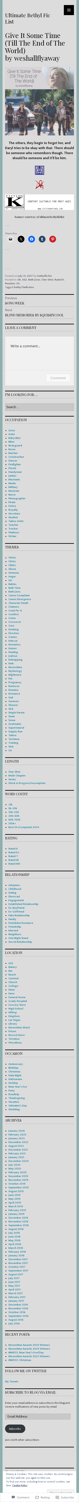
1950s (12, 561)
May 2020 (14, 1168)
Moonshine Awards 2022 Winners (29, 1356)
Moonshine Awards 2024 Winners (29, 1348)
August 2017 (15, 1274)
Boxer (12, 449)
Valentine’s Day (17, 1105)
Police (12, 506)
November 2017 (18, 1263)
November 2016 (18, 1308)
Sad (10, 697)
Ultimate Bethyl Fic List (27, 18)
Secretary (14, 513)
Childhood (14, 888)
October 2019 (16, 1183)
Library (12, 1023)
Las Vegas (14, 1019)
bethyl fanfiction (24, 287)
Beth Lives (34, 279)
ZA (18, 283)
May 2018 (14, 1240)
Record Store (16, 1035)
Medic (12, 483)
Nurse (12, 494)
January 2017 (16, 1300)
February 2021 (17, 1153)
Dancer (12, 460)
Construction (16, 456)
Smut (11, 716)
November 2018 (18, 1221)
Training (13, 742)
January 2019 (16, 1213)
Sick (10, 708)
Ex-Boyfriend (16, 907)
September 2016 (18, 1316)
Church (12, 982)
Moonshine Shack (19, 1027)
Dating (12, 892)
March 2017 (15, 1293)
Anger (12, 576)
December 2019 (18, 1176)
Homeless (14, 644)
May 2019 (14, 1198)
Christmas (14, 1071)
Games (12, 637)
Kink (11, 663)
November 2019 (18, 1179)
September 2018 (18, 1225)
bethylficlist (44, 275)
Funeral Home (16, 997)
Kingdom (14, 1016)
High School (15, 1008)
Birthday (13, 1067)
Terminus (14, 739)
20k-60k (13, 815)
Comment (58, 378)
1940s (12, 557)
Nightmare (14, 674)
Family (12, 919)
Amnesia (13, 572)
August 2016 (15, 1319)
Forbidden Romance (20, 922)
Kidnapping (15, 659)
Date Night (14, 1075)
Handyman (15, 472)
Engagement (16, 900)
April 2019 (14, 1202)
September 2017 (18, 1270)
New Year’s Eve (17, 1086)
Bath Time (14, 587)
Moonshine (15, 667)
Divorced (14, 896)
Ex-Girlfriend (16, 911)
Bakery (12, 967)
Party (11, 1090)
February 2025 (17, 1134)
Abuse (12, 569)
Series (12, 779)
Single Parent (16, 712)
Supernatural (16, 727)
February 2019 (17, 1210)
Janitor (12, 475)
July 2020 (14, 1164)
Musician (13, 490)
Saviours (13, 701)
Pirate (11, 502)
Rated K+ (13, 852)
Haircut (12, 640)
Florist (12, 468)
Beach (12, 974)
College (13, 985)
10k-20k (13, 812)
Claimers (13, 606)
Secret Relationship (20, 941)
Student (13, 517)
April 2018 (14, 1244)
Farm (11, 993)
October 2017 (16, 1266)
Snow (11, 720)
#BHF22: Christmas (19, 1360)
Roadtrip (13, 1094)
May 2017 (14, 1285)
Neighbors (14, 934)
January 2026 (16, 1130)
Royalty (13, 509)
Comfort (13, 614)
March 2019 (15, 1206)
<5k (19, 279)
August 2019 (16, 1191)
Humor (12, 648)
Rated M (13, 859)
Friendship (14, 926)
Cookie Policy (19, 1485)
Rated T (13, 856)
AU (10, 580)
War (11, 746)
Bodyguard (15, 445)
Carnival (13, 978)
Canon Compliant (18, 595)
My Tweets (11, 1381)
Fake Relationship (19, 915)
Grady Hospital (17, 1001)
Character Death (18, 603)
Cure (11, 625)
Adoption (14, 885)
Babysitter (14, 437)
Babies (12, 584)
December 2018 (18, 1217)
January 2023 (16, 1138)
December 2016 (18, 1304)
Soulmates (14, 723)
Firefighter (14, 464)
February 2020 (17, 1172)
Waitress (13, 532)
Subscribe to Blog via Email (30, 1392)
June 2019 (14, 1195)
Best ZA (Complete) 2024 (23, 827)
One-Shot (47, 279)
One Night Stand (18, 938)
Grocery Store (17, 1004)
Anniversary (15, 1064)
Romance (14, 693)
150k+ (12, 823)
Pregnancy (14, 682)
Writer (12, 536)
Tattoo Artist (15, 521)
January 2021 (16, 1157)
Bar (10, 970)
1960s (12, 565)
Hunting (13, 652)
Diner (11, 989)
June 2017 (14, 1282)
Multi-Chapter (16, 775)
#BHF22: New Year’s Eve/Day (26, 1352)
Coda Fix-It (15, 610)
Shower (13, 705)
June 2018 (14, 1236)
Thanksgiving (16, 1098)
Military (13, 487)
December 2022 (18, 1142)
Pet (10, 678)
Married (13, 930)
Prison (12, 1031)
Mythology (15, 671)
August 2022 (16, 1145)
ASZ (24, 279)
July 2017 (14, 1278)
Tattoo (12, 735)
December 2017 (18, 1259)
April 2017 (14, 1289)
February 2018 (17, 1251)
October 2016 (16, 1312)
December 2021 (18, 1149)
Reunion (10, 283)
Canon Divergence (19, 599)
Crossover (14, 621)
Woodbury (15, 1042)
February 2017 (17, 1297)
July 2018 (14, 1232)
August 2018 (16, 1229)
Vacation (13, 1101)
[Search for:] (39, 407)
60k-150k (14, 819)
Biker (11, 441)
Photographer (16, 498)
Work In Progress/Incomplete (26, 783)
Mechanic (14, 479)
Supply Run (15, 731)
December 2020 (18, 1161)
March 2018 (15, 1247)
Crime (12, 618)
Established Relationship (23, 904)
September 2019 (18, 1187)
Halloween (15, 1079)
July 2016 (14, 1323)
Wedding (14, 1109)
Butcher (13, 453)
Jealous (12, 655)
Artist (11, 434)
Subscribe (15, 1428)
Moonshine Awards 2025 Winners (29, 1344)
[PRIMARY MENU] (69, 10)
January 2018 (16, 1255)
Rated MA (14, 863)
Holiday (13, 1082)
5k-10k (12, 808)
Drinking (13, 629)
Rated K (59, 279)
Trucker (13, 528)
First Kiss (13, 633)
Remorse (13, 686)
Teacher (13, 524)
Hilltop (12, 1012)
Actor (11, 430)
